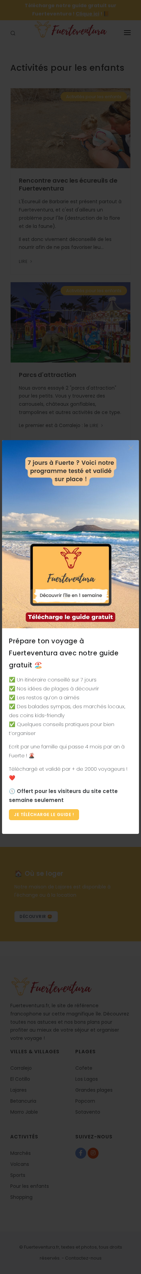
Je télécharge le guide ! (44, 814)
